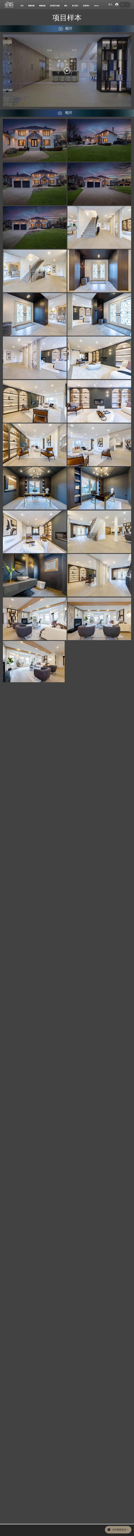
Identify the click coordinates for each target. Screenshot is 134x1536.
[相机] (60, 28)
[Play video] (67, 70)
